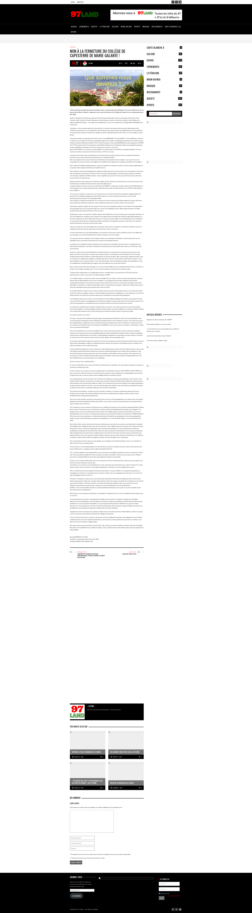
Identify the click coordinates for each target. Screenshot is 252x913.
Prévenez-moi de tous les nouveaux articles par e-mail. (88, 858)
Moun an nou (164, 79)
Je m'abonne (76, 896)
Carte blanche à (164, 47)
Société (73, 47)
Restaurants (164, 92)
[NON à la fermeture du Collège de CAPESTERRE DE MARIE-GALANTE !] (107, 87)
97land (91, 63)
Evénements (164, 66)
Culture (164, 54)
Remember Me (164, 893)
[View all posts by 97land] (85, 63)
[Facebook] (172, 2)
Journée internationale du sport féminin (159, 336)
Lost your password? (173, 896)
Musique (164, 85)
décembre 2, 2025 (117, 788)
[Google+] (176, 2)
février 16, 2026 (78, 788)
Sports (164, 105)
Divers (164, 60)
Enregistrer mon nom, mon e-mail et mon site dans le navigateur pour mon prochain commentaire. (101, 854)
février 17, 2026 (117, 757)
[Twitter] (180, 2)
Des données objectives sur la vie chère (159, 324)
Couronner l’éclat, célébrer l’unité (157, 340)
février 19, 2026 (78, 757)
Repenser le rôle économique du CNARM (159, 319)
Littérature (164, 73)
